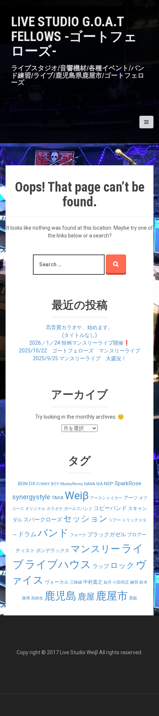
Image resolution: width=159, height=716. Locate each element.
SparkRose (128, 483)
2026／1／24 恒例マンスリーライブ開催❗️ (79, 343)
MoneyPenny (71, 484)
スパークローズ (42, 519)
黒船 (133, 598)
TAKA (57, 497)
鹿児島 (60, 596)
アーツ (131, 497)
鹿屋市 (112, 596)
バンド (53, 533)
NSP (109, 483)
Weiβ (77, 495)
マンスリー (95, 548)
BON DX (26, 483)
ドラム (27, 534)
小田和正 (121, 582)
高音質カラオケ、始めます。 (79, 327)
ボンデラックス (53, 550)
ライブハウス (58, 564)
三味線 (76, 582)
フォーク (78, 535)
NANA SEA (93, 484)
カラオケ (55, 508)
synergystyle (31, 497)
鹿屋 (86, 597)
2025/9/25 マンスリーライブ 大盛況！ (79, 358)
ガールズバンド (78, 508)
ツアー (115, 520)
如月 (108, 582)
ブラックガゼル (106, 534)
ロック (122, 565)
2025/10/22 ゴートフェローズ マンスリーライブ (79, 351)
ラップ (100, 566)
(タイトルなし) (79, 335)
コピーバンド (110, 508)
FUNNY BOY (47, 484)
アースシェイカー (106, 498)
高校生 (37, 598)
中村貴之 (92, 582)
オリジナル (35, 508)
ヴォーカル (57, 582)
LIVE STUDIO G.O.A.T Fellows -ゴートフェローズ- (74, 36)
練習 (134, 582)
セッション (85, 519)
